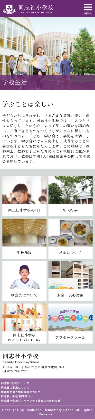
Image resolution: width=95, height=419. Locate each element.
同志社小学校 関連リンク (17, 396)
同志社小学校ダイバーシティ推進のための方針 (31, 400)
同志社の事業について (15, 387)
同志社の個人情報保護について (21, 392)
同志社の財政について (15, 383)
